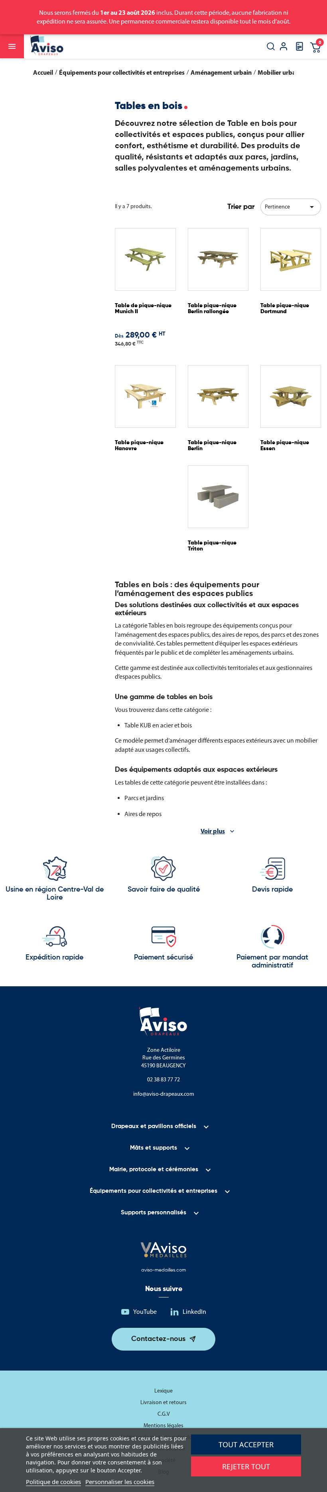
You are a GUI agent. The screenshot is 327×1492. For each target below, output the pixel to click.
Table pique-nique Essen (284, 445)
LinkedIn (194, 1311)
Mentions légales (163, 1425)
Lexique (163, 1390)
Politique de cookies (53, 1482)
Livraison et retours (163, 1402)
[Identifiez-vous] (283, 47)
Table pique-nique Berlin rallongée (212, 308)
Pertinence (291, 207)
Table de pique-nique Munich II (143, 308)
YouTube (145, 1311)
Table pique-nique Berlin (212, 445)
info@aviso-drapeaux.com (163, 1094)
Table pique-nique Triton (212, 546)
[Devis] (299, 49)
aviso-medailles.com (163, 1270)
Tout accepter (246, 1444)
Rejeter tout (246, 1466)
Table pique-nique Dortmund (284, 308)
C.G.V (164, 1414)
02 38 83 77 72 (163, 1079)
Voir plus (213, 831)
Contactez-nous (158, 1339)
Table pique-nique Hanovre (139, 445)
